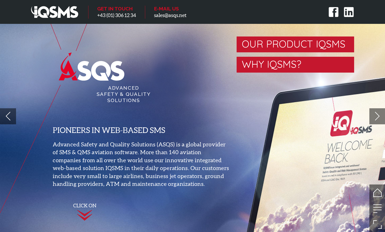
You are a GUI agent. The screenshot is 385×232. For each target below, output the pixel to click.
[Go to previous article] (8, 116)
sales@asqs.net (170, 15)
